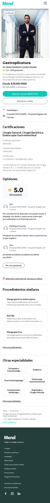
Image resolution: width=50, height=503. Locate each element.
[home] (8, 3)
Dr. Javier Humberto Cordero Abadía (19, 419)
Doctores (14, 411)
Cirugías (7, 448)
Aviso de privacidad (11, 487)
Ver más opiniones (13, 265)
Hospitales (8, 457)
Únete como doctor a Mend (14, 465)
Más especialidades (12, 401)
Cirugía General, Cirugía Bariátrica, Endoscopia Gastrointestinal (22, 415)
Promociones (9, 473)
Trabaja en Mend (10, 469)
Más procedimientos (12, 347)
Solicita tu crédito (25, 101)
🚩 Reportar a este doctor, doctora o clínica (22, 278)
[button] (44, 3)
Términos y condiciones (12, 483)
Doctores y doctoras (11, 453)
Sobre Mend (8, 461)
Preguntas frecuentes (12, 477)
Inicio (5, 411)
